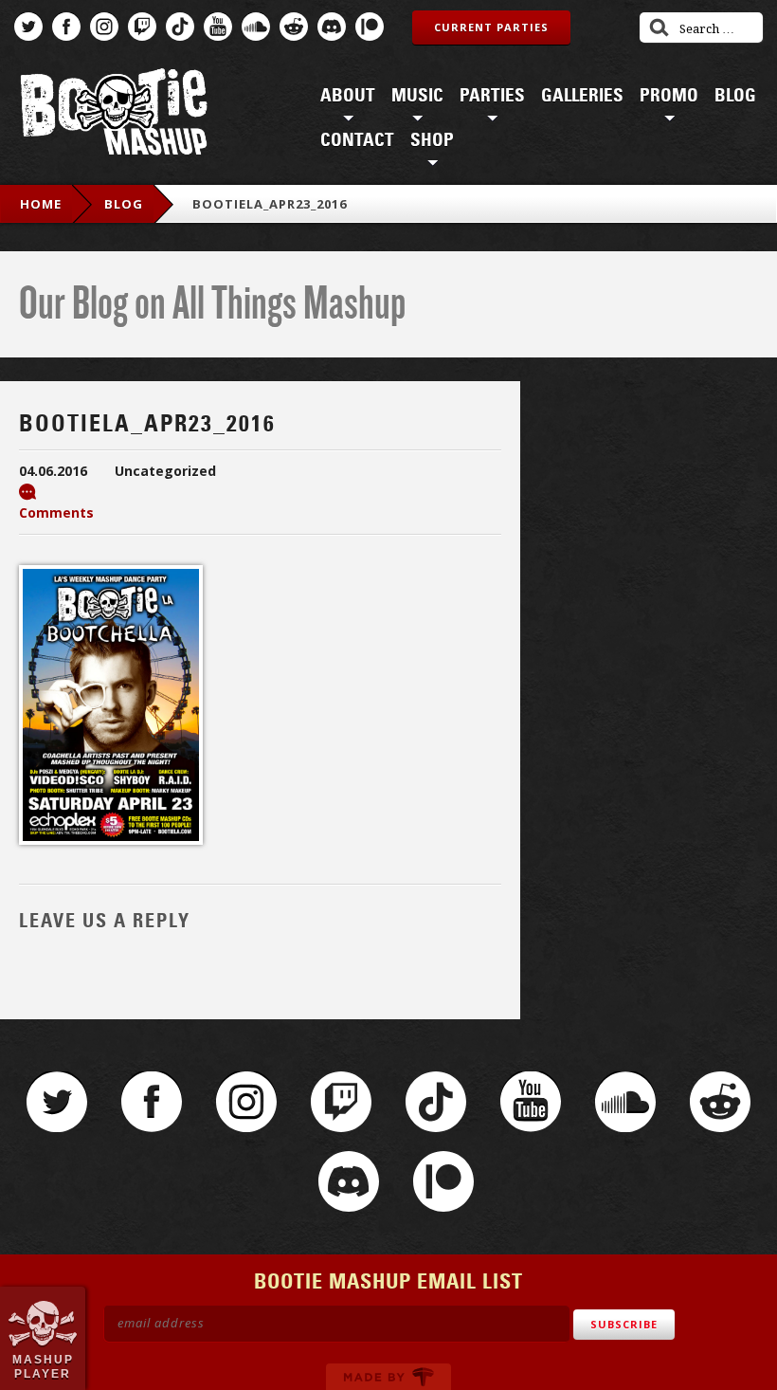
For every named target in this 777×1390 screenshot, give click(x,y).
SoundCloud (256, 26)
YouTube (218, 26)
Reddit (294, 26)
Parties (492, 95)
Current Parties (491, 27)
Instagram (104, 26)
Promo (669, 95)
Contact (357, 140)
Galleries (582, 95)
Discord (331, 26)
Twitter (28, 26)
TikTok (180, 26)
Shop (432, 140)
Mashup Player (43, 1366)
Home (41, 203)
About (347, 95)
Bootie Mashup (113, 115)
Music (417, 95)
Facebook (66, 26)
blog (123, 203)
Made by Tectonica (388, 1376)
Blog (735, 95)
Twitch (142, 26)
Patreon (369, 26)
